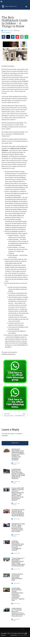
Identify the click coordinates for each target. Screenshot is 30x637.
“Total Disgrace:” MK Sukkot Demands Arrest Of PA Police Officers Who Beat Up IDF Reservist (18, 562)
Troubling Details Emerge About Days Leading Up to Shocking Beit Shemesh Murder (18, 513)
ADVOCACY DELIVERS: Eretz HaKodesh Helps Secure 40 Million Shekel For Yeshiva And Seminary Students (18, 454)
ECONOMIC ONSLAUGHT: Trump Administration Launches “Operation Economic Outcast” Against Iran (18, 594)
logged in (13, 433)
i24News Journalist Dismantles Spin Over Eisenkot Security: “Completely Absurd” (18, 545)
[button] (1, 1)
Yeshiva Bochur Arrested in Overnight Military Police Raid (17, 577)
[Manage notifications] (26, 633)
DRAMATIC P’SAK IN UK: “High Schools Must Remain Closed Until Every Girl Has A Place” (18, 528)
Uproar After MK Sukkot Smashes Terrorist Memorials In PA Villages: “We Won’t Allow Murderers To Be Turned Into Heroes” (18, 494)
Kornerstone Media (22, 635)
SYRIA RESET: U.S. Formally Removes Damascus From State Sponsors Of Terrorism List (18, 612)
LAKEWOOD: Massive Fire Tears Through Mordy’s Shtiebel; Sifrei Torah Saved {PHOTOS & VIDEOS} (18, 474)
